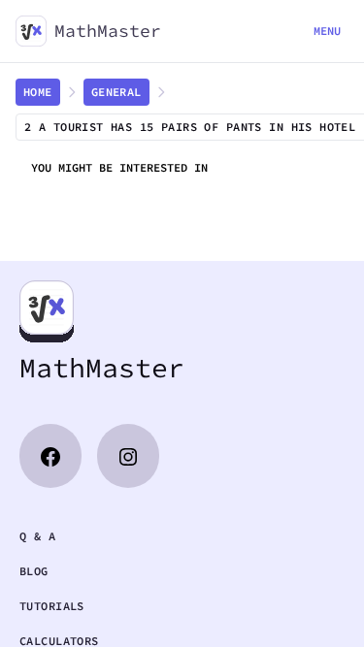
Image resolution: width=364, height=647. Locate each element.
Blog (34, 571)
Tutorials (51, 605)
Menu (327, 30)
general (116, 91)
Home (37, 91)
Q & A (37, 536)
